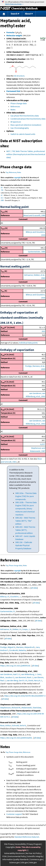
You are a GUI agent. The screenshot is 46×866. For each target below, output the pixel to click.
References (15, 106)
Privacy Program (34, 844)
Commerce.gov (36, 859)
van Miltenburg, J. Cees (31, 674)
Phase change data (18, 103)
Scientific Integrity (35, 856)
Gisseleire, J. (15, 596)
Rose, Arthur (5, 725)
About (28, 13)
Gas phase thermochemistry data (24, 115)
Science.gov (14, 862)
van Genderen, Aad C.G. (10, 674)
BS (2, 188)
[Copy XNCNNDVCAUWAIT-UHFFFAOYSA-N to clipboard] (42, 55)
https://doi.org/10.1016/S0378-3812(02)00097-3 (24, 695)
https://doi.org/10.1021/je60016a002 (16, 737)
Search (14, 13)
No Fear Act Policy (33, 853)
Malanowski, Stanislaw (31, 707)
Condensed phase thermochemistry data (27, 118)
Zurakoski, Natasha (17, 650)
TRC (2, 190)
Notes (12, 109)
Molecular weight (14, 35)
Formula (10, 32)
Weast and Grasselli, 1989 (34, 215)
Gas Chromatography (19, 128)
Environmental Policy (17, 856)
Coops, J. (26, 629)
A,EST (42, 444)
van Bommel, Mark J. (24, 677)
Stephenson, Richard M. (10, 707)
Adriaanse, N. (6, 629)
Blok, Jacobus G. (7, 677)
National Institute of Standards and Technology (6, 8)
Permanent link (13, 91)
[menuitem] (4, 14)
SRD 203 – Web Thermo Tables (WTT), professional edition (25, 530)
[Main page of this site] (4, 14)
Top (7, 172)
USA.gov (24, 862)
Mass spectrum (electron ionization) (25, 125)
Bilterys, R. (4, 596)
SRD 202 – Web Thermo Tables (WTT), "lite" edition (25, 520)
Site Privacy (9, 844)
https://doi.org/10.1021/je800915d (15, 665)
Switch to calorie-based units (22, 134)
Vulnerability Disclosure (14, 853)
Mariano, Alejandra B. (25, 647)
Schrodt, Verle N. (19, 725)
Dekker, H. (17, 629)
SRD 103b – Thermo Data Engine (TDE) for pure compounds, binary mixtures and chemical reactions (26, 508)
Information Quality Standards (15, 859)
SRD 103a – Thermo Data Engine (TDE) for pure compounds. (25, 496)
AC (2, 195)
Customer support (14, 814)
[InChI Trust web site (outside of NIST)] (43, 40)
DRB (2, 200)
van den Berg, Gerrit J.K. (17, 680)
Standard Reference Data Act (26, 837)
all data (34, 588)
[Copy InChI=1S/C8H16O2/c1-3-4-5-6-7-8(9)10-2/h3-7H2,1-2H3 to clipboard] (12, 48)
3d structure (19, 75)
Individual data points (28, 342)
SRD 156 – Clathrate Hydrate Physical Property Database (23, 545)
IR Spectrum (15, 121)
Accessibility (20, 844)
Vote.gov (33, 862)
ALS (2, 198)
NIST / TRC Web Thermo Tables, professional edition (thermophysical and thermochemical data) (25, 154)
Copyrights (10, 847)
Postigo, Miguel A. (7, 647)
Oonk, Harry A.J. (35, 680)
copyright (17, 177)
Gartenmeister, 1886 (36, 251)
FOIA (4, 856)
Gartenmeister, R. (7, 611)
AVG (43, 331)
